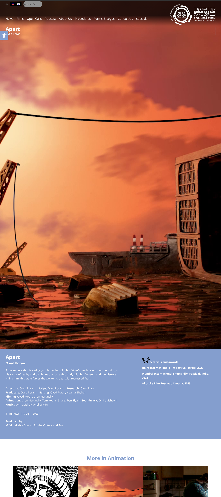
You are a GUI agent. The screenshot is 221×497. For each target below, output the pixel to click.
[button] (4, 35)
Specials (141, 19)
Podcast (50, 19)
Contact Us (125, 19)
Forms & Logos (104, 19)
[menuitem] (13, 4)
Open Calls (34, 19)
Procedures (83, 19)
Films (20, 19)
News (9, 19)
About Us (65, 19)
